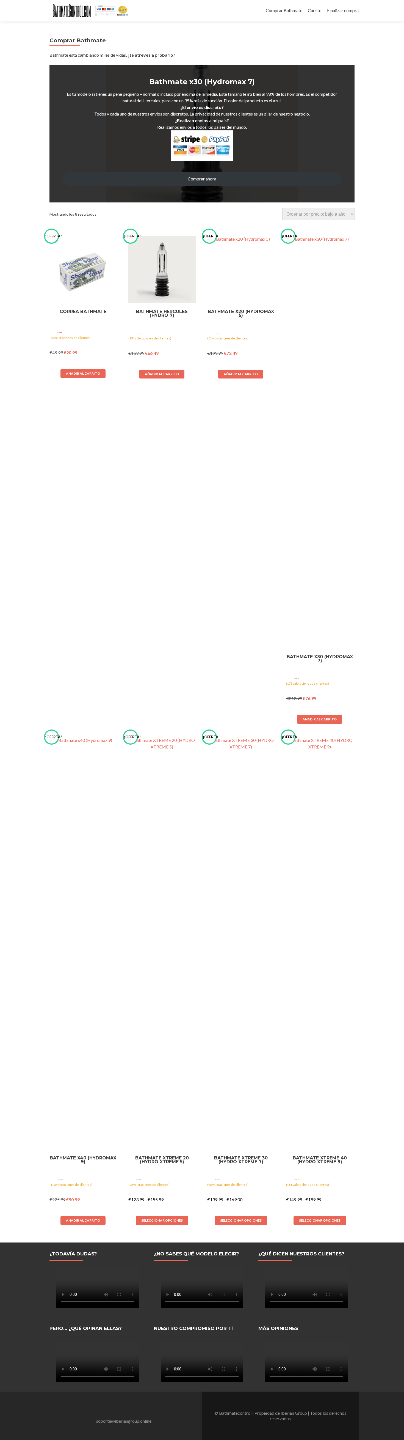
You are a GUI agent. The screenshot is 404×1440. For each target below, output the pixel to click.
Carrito (315, 10)
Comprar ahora (202, 178)
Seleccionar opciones (162, 1220)
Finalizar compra (343, 10)
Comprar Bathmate (284, 10)
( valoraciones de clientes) (70, 337)
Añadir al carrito (83, 373)
